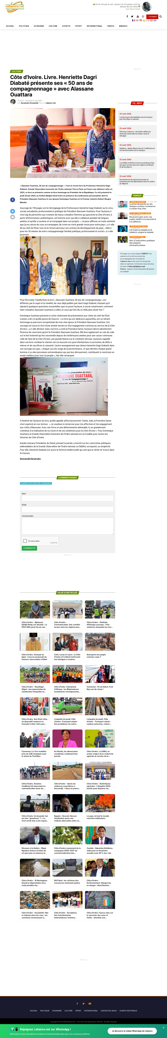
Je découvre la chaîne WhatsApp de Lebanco (132, 1031)
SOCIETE (66, 26)
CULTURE (53, 26)
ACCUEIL (10, 26)
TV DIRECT (153, 17)
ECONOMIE (39, 26)
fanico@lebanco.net (136, 266)
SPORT (78, 26)
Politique (44, 1011)
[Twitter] (83, 1003)
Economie (57, 1011)
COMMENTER (29, 548)
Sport (78, 1011)
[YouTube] (89, 1003)
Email (24, 505)
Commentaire (27, 516)
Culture (68, 1011)
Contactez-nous (109, 1011)
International (91, 1011)
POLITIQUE (24, 26)
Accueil (33, 1011)
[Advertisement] (83, 43)
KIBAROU (123, 26)
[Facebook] (77, 1003)
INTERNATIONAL (94, 26)
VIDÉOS (110, 26)
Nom (24, 494)
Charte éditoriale (128, 1011)
